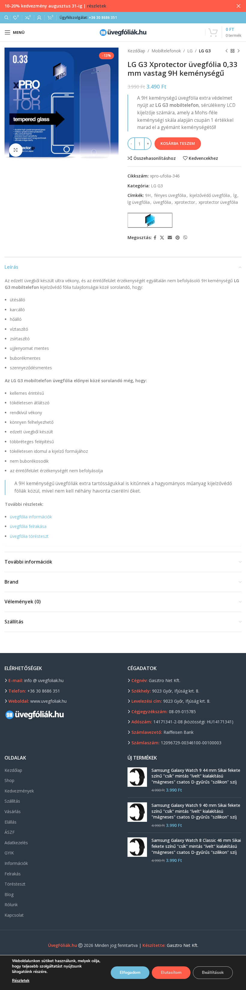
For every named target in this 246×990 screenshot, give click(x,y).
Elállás (10, 822)
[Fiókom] (39, 18)
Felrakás (12, 874)
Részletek (20, 980)
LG (190, 51)
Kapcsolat (14, 915)
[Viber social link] (185, 238)
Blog (9, 894)
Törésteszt (15, 884)
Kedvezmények (19, 791)
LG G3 (205, 51)
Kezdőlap (136, 51)
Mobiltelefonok (166, 51)
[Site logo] (123, 32)
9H (148, 195)
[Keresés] (6, 18)
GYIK (9, 853)
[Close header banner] (238, 6)
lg (235, 195)
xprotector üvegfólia (218, 202)
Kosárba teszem (177, 143)
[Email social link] (170, 238)
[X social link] (162, 238)
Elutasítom (171, 972)
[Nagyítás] (15, 150)
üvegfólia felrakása (28, 526)
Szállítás (12, 801)
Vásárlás (12, 811)
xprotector (185, 202)
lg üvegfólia (139, 202)
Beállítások (213, 972)
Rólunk (11, 904)
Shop (9, 780)
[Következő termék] (239, 51)
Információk (16, 863)
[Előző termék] (227, 51)
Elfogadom (130, 972)
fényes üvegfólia (170, 195)
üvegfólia (162, 202)
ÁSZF (9, 832)
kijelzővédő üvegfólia (210, 195)
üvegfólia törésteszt (29, 536)
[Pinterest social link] (178, 238)
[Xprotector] (150, 220)
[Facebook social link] (155, 238)
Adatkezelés (16, 842)
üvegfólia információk (31, 517)
